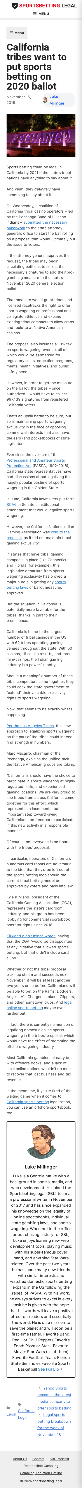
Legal (11, 1414)
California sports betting (28, 1102)
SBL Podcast (59, 1459)
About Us (20, 1459)
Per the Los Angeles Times (30, 726)
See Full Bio (48, 1369)
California (26, 1411)
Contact (38, 1459)
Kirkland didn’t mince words (31, 936)
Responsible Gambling (41, 1466)
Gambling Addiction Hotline (41, 1473)
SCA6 (11, 504)
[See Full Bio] (61, 1369)
